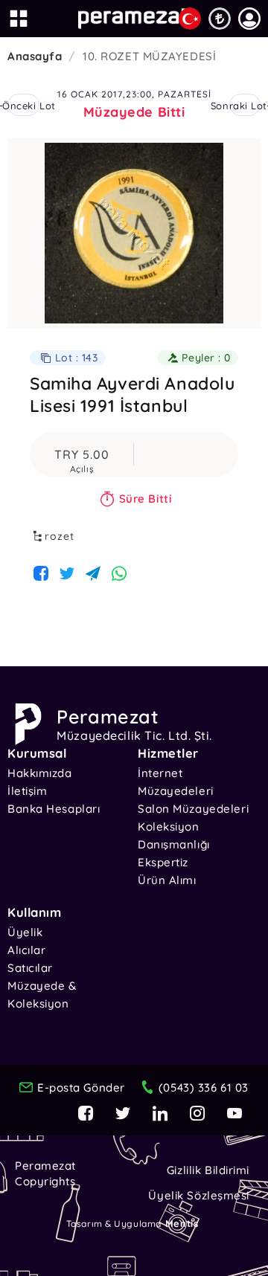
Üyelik (24, 932)
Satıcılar (30, 968)
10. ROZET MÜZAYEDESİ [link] (149, 56)
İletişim (27, 791)
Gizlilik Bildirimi (208, 1170)
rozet (59, 536)
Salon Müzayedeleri (193, 809)
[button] (249, 18)
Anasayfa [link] (34, 56)
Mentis (181, 1223)
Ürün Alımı (167, 880)
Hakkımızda (39, 773)
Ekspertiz (163, 862)
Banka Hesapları (53, 809)
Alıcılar (26, 950)
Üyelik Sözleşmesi (198, 1195)
